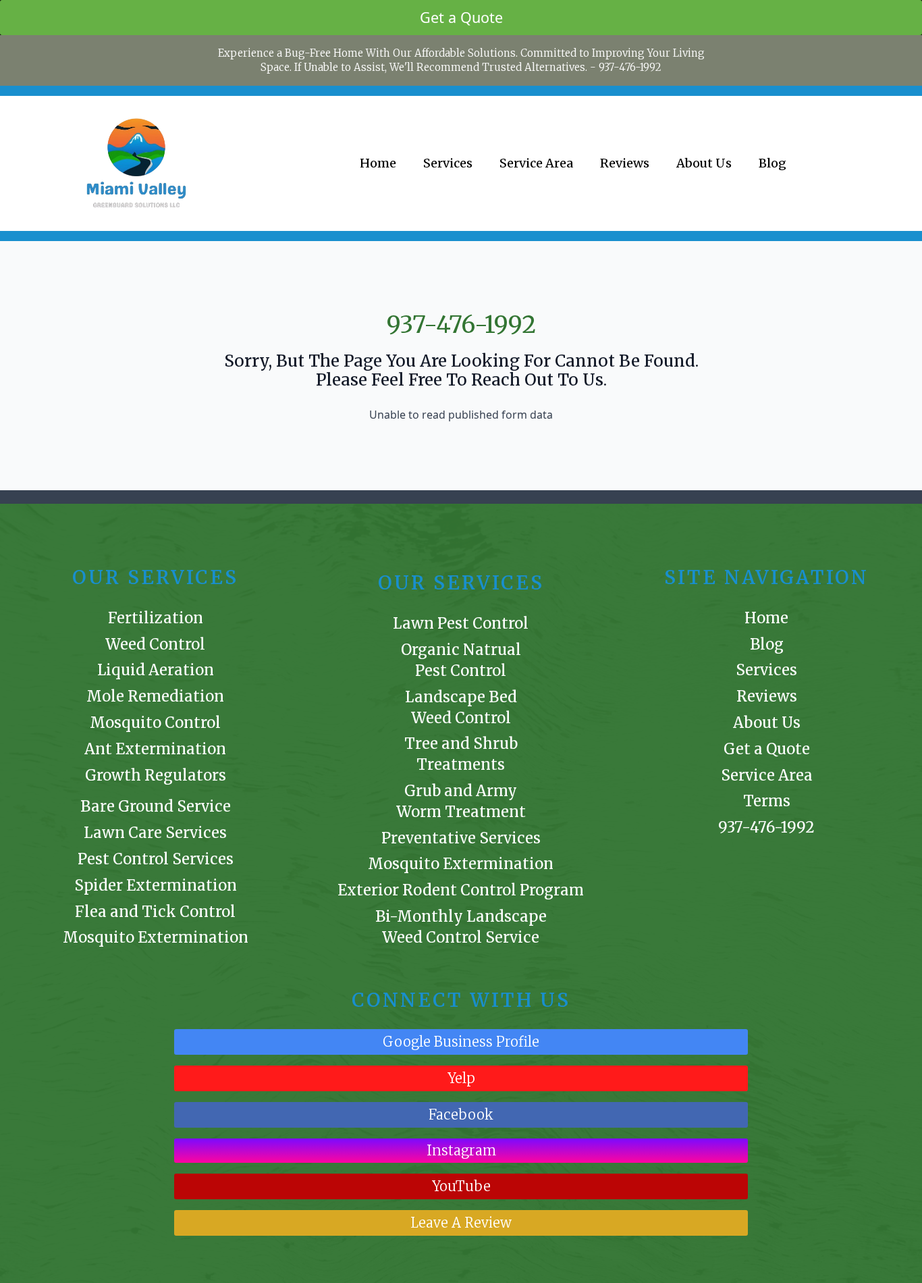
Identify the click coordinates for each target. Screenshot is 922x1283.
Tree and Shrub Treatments (461, 754)
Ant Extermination (155, 748)
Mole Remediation (155, 696)
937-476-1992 (630, 67)
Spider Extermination (155, 885)
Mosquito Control (155, 722)
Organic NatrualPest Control (461, 660)
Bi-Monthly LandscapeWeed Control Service (461, 927)
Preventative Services (461, 838)
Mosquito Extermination (155, 937)
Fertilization (155, 617)
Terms (766, 800)
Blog (772, 163)
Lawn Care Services (155, 832)
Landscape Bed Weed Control (461, 707)
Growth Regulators (155, 775)
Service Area (536, 163)
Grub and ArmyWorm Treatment (461, 801)
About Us (704, 163)
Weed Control (155, 644)
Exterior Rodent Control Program (460, 890)
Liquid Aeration (155, 669)
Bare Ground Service (155, 806)
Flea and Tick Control (155, 911)
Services (447, 163)
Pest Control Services (156, 858)
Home (378, 163)
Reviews (624, 163)
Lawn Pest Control (460, 623)
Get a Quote (767, 748)
